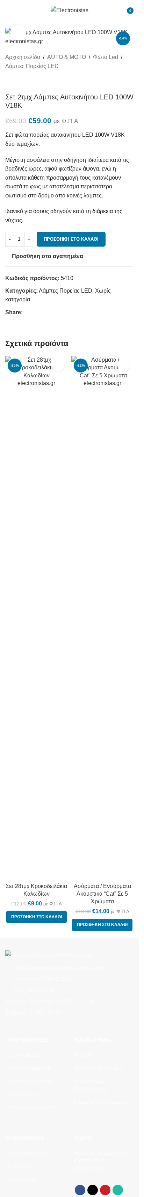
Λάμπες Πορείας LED (32, 66)
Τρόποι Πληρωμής (28, 1068)
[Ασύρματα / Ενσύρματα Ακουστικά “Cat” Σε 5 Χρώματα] (102, 617)
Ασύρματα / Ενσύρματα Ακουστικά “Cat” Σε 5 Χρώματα (102, 894)
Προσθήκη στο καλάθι (71, 239)
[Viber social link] (60, 312)
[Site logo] (69, 10)
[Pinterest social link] (43, 312)
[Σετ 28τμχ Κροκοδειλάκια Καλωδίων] (36, 617)
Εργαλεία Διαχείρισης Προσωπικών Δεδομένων (101, 1161)
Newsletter (18, 1166)
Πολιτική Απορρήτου (30, 1107)
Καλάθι (83, 1055)
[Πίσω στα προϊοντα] (18, 81)
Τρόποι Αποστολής (29, 1081)
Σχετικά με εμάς (24, 1055)
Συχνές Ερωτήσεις (28, 1153)
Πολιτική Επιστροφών (102, 1102)
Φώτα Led (105, 57)
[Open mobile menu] (8, 10)
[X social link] (35, 312)
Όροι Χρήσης (21, 1094)
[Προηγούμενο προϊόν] (9, 81)
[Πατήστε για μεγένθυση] (18, 32)
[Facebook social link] (27, 312)
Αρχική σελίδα (22, 57)
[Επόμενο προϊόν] (26, 81)
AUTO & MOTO (66, 57)
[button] (36, 917)
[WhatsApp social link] (52, 312)
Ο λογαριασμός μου (99, 1068)
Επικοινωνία (20, 1179)
